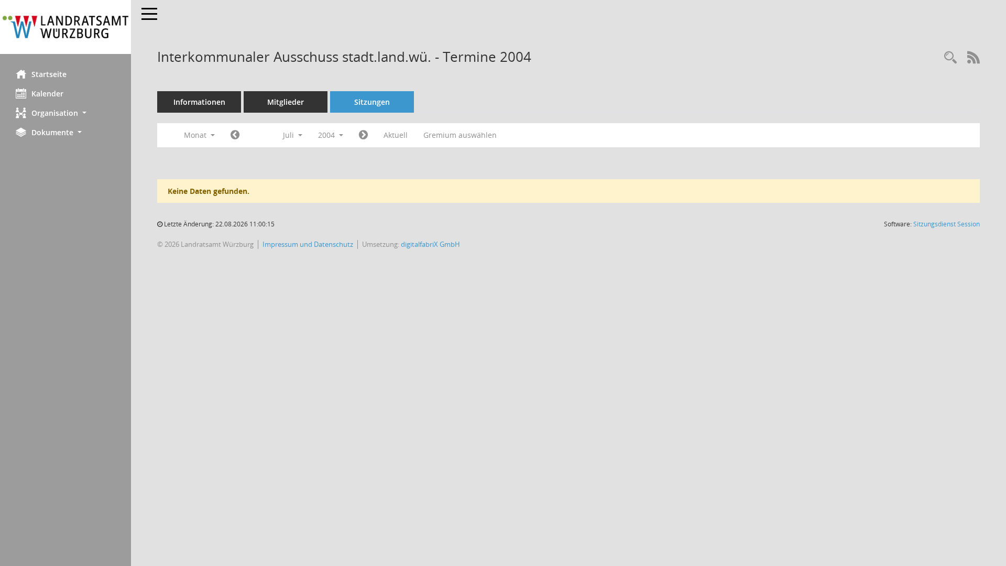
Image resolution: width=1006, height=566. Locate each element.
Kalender (47, 94)
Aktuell (396, 135)
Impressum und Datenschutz (308, 244)
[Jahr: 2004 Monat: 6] (235, 135)
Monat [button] (196, 135)
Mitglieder (285, 102)
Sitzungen (372, 102)
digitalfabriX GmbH (430, 244)
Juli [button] (289, 135)
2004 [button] (327, 135)
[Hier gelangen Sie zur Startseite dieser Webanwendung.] (65, 27)
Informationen (199, 102)
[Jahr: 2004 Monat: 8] (363, 135)
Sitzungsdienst (946, 224)
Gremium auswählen (460, 135)
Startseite (49, 74)
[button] (65, 113)
